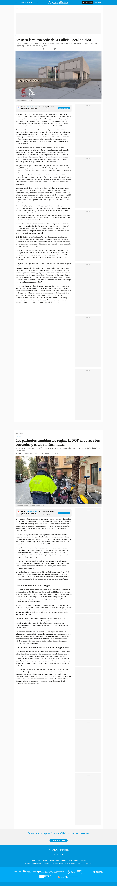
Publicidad (79, 863)
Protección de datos (57, 863)
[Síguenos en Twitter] (27, 2)
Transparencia (88, 863)
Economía (51, 860)
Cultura (57, 860)
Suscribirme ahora (58, 840)
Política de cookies (70, 863)
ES (37, 2)
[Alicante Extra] (58, 851)
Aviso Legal (46, 863)
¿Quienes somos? (36, 863)
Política (76, 860)
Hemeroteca (83, 860)
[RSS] (32, 2)
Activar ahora (63, 108)
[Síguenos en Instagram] (30, 2)
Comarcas (44, 860)
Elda (17, 35)
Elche (38, 860)
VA (34, 2)
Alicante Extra (19, 49)
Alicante (33, 860)
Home (17, 8)
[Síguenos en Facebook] (25, 2)
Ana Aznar (18, 453)
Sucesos (70, 860)
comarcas (21, 8)
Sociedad (18, 436)
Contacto (27, 863)
